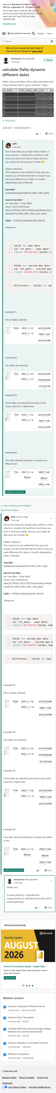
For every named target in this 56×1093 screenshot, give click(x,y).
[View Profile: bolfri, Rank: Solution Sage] (6, 518)
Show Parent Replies (9, 510)
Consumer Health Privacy (40, 1087)
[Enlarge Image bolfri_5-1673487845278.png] (28, 335)
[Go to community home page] (19, 33)
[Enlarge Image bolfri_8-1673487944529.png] (28, 479)
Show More (10, 120)
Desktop (8, 41)
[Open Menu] (52, 41)
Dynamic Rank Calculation (21, 1017)
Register (40, 33)
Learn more (37, 51)
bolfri (14, 143)
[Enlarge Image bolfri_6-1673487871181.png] (28, 380)
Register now (9, 23)
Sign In (49, 33)
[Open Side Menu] (4, 33)
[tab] (26, 985)
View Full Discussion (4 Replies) (17, 505)
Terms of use (42, 1077)
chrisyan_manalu (29, 1010)
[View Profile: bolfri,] (8, 145)
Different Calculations (18, 1054)
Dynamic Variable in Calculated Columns (28, 1042)
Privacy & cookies (26, 1077)
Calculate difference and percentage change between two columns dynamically (29, 1030)
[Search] (33, 33)
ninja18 (25, 1035)
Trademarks (7, 1083)
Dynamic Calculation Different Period (26, 1006)
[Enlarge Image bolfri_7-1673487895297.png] (28, 421)
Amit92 (25, 1021)
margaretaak (27, 1057)
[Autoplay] (23, 985)
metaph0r (26, 1046)
